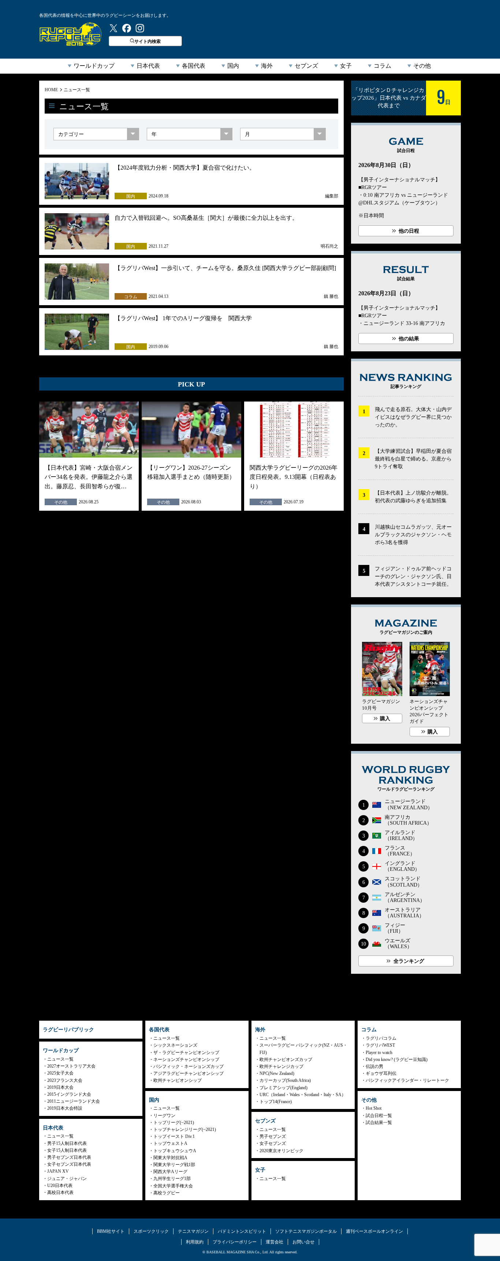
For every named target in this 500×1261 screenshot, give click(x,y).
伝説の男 (374, 1066)
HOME (51, 89)
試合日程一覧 (379, 1115)
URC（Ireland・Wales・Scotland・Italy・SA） (303, 1094)
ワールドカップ (94, 66)
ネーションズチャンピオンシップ (186, 1059)
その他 (422, 66)
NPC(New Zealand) (277, 1073)
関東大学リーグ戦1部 (174, 1164)
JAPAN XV (58, 1171)
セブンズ (306, 66)
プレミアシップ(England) (283, 1087)
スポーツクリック (151, 1231)
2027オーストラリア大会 (71, 1066)
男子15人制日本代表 (67, 1143)
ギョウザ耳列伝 (381, 1073)
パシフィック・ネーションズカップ (188, 1066)
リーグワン (164, 1115)
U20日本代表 (59, 1185)
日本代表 (148, 66)
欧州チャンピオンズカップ (286, 1059)
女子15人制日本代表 (67, 1150)
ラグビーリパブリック (70, 34)
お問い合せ (303, 1242)
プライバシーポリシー (235, 1242)
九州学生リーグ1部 (172, 1178)
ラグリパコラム (381, 1038)
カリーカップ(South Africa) (285, 1080)
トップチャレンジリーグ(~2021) (184, 1129)
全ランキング (408, 961)
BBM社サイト (110, 1231)
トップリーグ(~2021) (173, 1122)
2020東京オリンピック (281, 1150)
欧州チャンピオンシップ (177, 1080)
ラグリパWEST (380, 1045)
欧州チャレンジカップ (281, 1066)
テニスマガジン (193, 1231)
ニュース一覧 (77, 89)
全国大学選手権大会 (173, 1185)
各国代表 (193, 66)
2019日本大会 (60, 1087)
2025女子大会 (60, 1073)
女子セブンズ (273, 1143)
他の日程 (409, 231)
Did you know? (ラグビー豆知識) (397, 1059)
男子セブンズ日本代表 (69, 1157)
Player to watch (379, 1052)
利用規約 (195, 1242)
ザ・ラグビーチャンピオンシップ (186, 1052)
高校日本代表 (60, 1192)
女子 (346, 66)
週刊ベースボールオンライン (374, 1231)
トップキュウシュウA (174, 1150)
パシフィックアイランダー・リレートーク (407, 1080)
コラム (382, 66)
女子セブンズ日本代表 (69, 1164)
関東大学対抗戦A (170, 1157)
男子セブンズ (273, 1136)
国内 (233, 66)
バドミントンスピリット (242, 1231)
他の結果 (409, 338)
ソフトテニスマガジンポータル (306, 1231)
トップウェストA (170, 1143)
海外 (267, 66)
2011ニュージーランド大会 (73, 1101)
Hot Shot (373, 1108)
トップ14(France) (276, 1101)
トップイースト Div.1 (174, 1136)
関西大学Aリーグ (170, 1171)
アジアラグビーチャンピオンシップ (188, 1073)
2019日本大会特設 (64, 1108)
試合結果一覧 (379, 1122)
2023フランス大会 (64, 1080)
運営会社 (274, 1242)
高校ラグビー (166, 1192)
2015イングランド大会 (69, 1094)
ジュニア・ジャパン (67, 1178)
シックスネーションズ (175, 1045)
